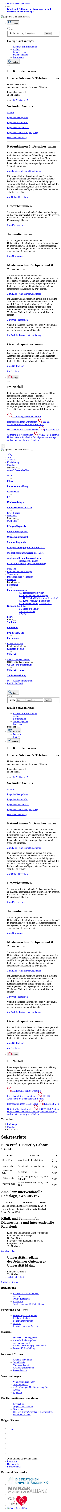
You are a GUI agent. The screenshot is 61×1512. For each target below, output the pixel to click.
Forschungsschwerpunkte (25, 1315)
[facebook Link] (9, 1448)
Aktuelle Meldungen (22, 1359)
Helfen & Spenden (21, 1414)
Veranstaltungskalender (24, 1382)
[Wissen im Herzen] (17, 1505)
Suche (10, 29)
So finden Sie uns (9, 1282)
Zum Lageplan (8, 1251)
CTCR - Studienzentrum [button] (18, 659)
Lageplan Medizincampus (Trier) (22, 132)
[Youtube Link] (10, 1438)
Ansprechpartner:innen (23, 1367)
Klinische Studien (21, 1318)
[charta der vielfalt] (17, 1508)
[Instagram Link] (9, 1443)
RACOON (24, 614)
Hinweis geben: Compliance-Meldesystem (33, 1412)
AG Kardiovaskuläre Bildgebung (34, 601)
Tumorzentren (13, 574)
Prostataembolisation (28, 561)
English (16, 737)
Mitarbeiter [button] (12, 465)
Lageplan (17, 1392)
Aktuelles (11, 459)
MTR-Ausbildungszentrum (19, 680)
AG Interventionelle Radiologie (33, 595)
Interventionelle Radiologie (19, 571)
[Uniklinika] (28, 1484)
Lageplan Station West (17, 122)
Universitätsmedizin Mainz (19, 3)
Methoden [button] (12, 515)
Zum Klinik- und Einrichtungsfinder (24, 171)
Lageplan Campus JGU (18, 127)
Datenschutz (13, 1464)
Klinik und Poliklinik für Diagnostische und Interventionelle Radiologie (29, 10)
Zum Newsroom (15, 256)
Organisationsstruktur (23, 1406)
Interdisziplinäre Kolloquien (20, 577)
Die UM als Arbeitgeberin (25, 1337)
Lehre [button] (10, 617)
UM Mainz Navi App (17, 137)
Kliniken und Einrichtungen (26, 1293)
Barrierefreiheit (14, 1466)
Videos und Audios (22, 1365)
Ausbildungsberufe (22, 1343)
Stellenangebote (20, 54)
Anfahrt (16, 49)
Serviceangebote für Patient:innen (28, 1304)
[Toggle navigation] (32, 450)
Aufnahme (18, 1301)
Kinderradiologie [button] (15, 643)
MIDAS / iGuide (27, 611)
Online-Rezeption (21, 1298)
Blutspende (18, 57)
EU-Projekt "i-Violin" (29, 609)
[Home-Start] (9, 457)
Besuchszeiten (19, 52)
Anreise (10, 112)
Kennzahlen (18, 1404)
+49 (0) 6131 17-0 (19, 100)
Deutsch (17, 734)
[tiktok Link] (9, 1453)
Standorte (11, 569)
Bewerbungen (13, 513)
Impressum (12, 1461)
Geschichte (18, 1409)
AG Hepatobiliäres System (31, 593)
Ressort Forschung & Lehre (26, 1326)
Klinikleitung (13, 462)
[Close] (8, 27)
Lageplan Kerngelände (17, 117)
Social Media (19, 1362)
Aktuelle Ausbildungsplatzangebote (29, 1345)
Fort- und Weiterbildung (24, 1348)
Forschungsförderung (23, 1321)
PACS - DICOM (15, 683)
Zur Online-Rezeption (17, 197)
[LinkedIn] (9, 1433)
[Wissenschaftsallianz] (28, 1494)
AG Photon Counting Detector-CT (35, 603)
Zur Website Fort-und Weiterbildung (24, 335)
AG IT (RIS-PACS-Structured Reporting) (38, 598)
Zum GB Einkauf (15, 366)
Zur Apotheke (13, 371)
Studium (17, 1323)
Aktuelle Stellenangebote (24, 1340)
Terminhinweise (20, 1384)
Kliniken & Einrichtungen (25, 46)
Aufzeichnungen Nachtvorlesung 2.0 (30, 1387)
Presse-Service (20, 1370)
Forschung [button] (12, 579)
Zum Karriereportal (16, 225)
